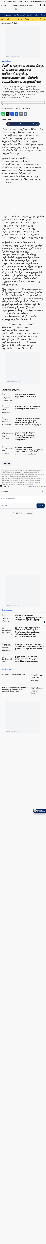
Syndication (6, 119)
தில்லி (7, 463)
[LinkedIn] (16, 114)
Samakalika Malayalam (37, 1)
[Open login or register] (44, 5)
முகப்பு (8, 15)
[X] (7, 114)
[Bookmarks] (40, 5)
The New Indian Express (8, 1)
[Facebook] (12, 114)
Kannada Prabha (23, 1)
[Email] (21, 114)
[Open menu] (1, 5)
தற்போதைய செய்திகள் (23, 15)
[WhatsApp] (3, 114)
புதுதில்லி (6, 61)
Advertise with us (12, 56)
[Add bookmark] (44, 61)
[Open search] (5, 5)
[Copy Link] (25, 114)
